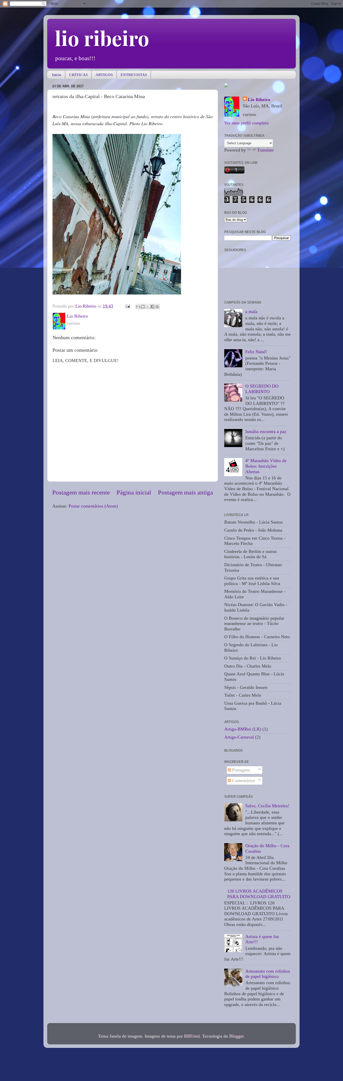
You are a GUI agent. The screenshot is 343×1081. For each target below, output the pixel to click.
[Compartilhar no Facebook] (152, 306)
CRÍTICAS (78, 75)
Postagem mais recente (81, 492)
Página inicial (134, 492)
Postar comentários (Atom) (93, 506)
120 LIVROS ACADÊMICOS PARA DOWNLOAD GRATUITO (258, 894)
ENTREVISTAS (134, 75)
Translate (265, 150)
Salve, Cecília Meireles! (267, 805)
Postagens (240, 769)
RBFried (192, 1036)
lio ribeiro (102, 37)
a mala (251, 311)
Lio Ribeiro (259, 99)
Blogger (236, 1036)
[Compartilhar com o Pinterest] (157, 306)
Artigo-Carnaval (239, 737)
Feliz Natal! (256, 351)
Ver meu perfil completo (246, 122)
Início (56, 75)
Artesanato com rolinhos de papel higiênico (267, 974)
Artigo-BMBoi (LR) (242, 729)
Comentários (243, 780)
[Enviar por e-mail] (138, 306)
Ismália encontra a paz (265, 431)
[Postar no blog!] (142, 306)
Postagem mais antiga (185, 492)
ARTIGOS (104, 75)
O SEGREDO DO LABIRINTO (261, 389)
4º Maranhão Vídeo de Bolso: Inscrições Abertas (266, 466)
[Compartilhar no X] (147, 306)
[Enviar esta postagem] (127, 306)
